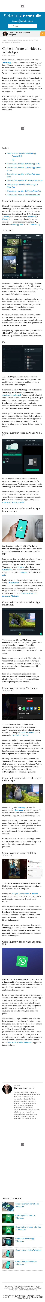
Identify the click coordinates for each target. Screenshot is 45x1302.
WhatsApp (6, 62)
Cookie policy (18, 1290)
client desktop (35, 224)
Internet (30, 21)
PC (13, 159)
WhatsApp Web (17, 224)
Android (5, 216)
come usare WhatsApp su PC (13, 502)
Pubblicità (21, 1288)
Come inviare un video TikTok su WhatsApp (24, 191)
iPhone (5, 219)
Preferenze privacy (30, 1290)
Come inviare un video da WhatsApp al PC (23, 163)
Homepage (9, 1286)
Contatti (14, 1288)
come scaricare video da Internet (20, 1042)
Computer (15, 21)
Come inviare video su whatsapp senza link (23, 194)
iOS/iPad (30, 732)
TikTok (35, 893)
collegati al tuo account (20, 893)
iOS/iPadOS (7, 569)
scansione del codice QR (11, 395)
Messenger (22, 807)
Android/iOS (17, 156)
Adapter (23, 572)
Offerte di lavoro (30, 1288)
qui (3, 575)
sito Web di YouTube (20, 735)
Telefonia (23, 21)
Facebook (19, 810)
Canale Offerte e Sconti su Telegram (19, 34)
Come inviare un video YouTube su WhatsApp (24, 180)
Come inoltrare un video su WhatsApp (21, 153)
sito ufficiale (31, 216)
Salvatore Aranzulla (9, 55)
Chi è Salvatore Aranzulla (22, 1286)
